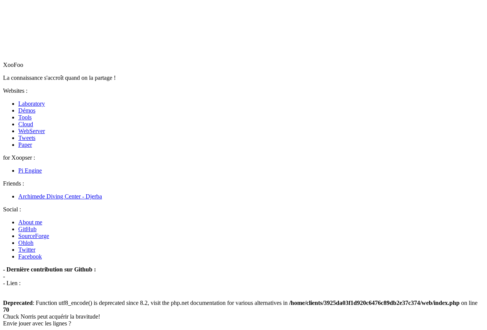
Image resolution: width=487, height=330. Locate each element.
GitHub (27, 229)
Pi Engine (30, 170)
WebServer (31, 131)
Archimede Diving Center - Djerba (60, 196)
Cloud (25, 124)
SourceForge (33, 236)
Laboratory (31, 103)
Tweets (26, 138)
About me (30, 222)
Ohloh (25, 243)
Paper (25, 144)
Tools (25, 117)
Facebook (30, 256)
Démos (26, 110)
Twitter (26, 249)
